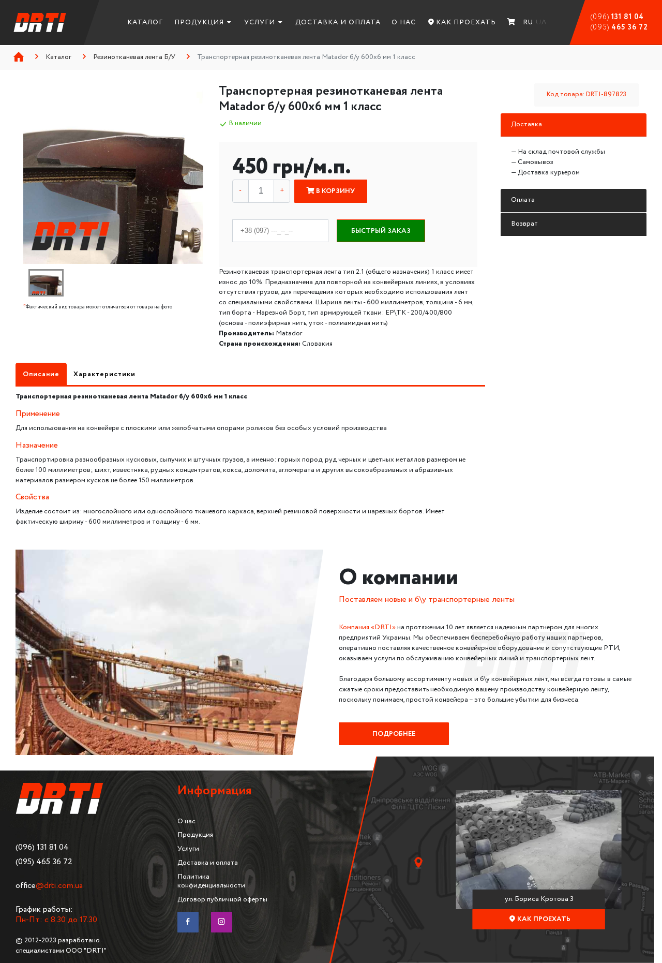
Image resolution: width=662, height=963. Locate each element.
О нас (404, 22)
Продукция (199, 22)
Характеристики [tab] (104, 374)
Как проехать (466, 22)
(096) (617, 17)
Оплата (523, 200)
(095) (619, 27)
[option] (113, 173)
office (49, 886)
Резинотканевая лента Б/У (134, 57)
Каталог (145, 22)
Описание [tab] (41, 374)
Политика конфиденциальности (211, 881)
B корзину (334, 191)
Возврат (524, 223)
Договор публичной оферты (222, 899)
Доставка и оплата (338, 22)
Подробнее (393, 734)
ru (528, 22)
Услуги (259, 22)
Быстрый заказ (381, 231)
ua (541, 22)
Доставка (526, 124)
